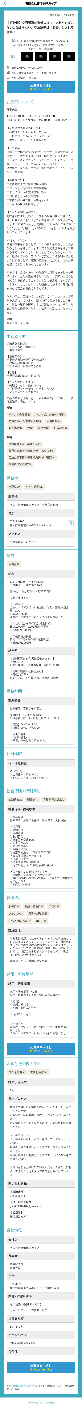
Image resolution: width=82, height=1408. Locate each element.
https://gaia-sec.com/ (22, 1342)
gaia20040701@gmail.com (26, 1206)
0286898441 (17, 1195)
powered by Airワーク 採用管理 (41, 1403)
